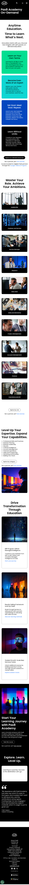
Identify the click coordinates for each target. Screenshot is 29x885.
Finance (14, 376)
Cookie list (13, 854)
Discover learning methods (13, 617)
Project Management (14, 334)
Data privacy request (14, 849)
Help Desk (14, 291)
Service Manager (14, 249)
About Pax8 (14, 840)
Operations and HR (14, 397)
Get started (20, 161)
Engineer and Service (14, 228)
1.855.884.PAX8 (14, 866)
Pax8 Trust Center (14, 851)
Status (14, 843)
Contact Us (14, 842)
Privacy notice (14, 847)
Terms (14, 846)
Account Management (14, 355)
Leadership (14, 207)
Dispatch (14, 270)
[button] (17, 3)
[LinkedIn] (12, 868)
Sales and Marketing (14, 313)
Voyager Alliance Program (18, 165)
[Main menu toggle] (22, 3)
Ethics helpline (14, 856)
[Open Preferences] (2, 882)
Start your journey (10, 561)
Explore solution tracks (12, 672)
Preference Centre (14, 852)
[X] (17, 868)
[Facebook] (14, 868)
